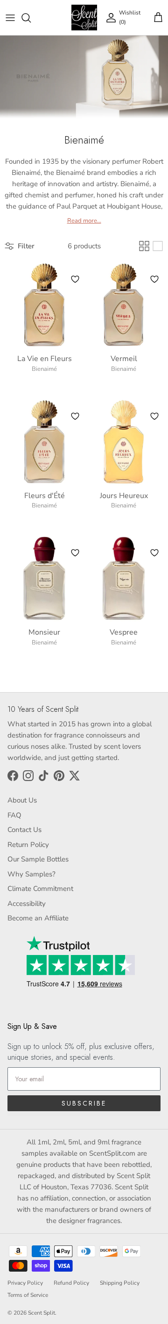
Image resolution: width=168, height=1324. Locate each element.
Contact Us (24, 829)
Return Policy (28, 844)
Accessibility (26, 903)
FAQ (14, 815)
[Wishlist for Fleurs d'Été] (75, 416)
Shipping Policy (120, 1283)
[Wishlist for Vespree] (154, 552)
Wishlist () (129, 17)
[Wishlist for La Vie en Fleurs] (75, 279)
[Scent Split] (84, 17)
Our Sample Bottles (38, 859)
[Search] (31, 17)
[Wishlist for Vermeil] (154, 279)
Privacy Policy (25, 1283)
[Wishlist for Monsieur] (75, 552)
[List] (157, 246)
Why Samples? (31, 874)
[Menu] (10, 17)
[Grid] (144, 246)
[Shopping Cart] (158, 17)
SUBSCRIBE (84, 1103)
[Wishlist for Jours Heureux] (154, 416)
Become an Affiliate (38, 918)
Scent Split (41, 1313)
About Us (22, 800)
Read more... (84, 221)
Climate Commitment (40, 888)
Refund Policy (71, 1283)
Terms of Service (27, 1295)
